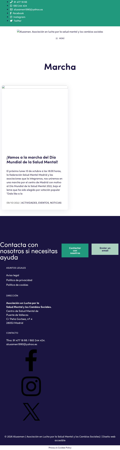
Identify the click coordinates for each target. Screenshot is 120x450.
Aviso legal (12, 275)
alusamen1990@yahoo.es (28, 9)
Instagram (19, 17)
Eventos (43, 202)
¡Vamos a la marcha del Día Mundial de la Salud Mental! (32, 159)
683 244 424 (20, 5)
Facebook (18, 13)
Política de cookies (17, 285)
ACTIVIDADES (29, 202)
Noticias (55, 202)
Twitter (17, 20)
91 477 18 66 (20, 2)
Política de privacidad (19, 280)
